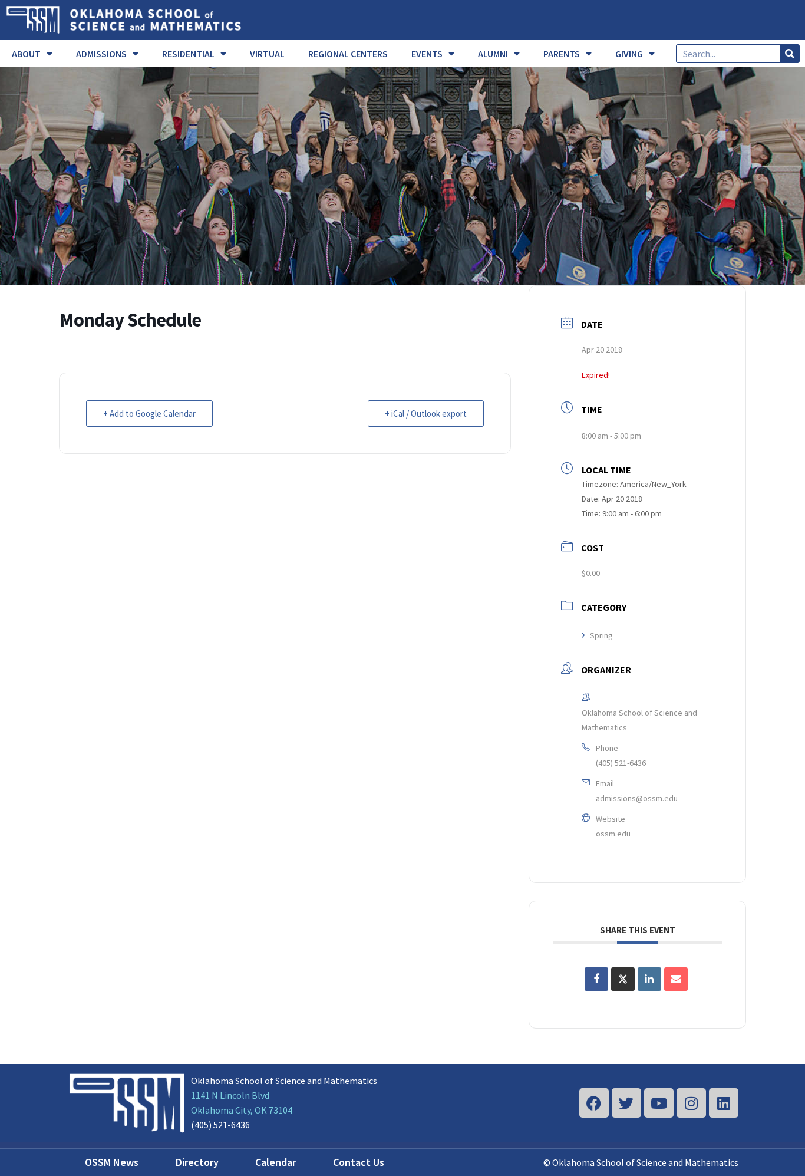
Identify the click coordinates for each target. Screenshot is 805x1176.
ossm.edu (613, 833)
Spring (601, 635)
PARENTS (561, 54)
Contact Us (358, 1162)
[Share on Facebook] (596, 979)
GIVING (629, 54)
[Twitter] (626, 1103)
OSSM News (111, 1162)
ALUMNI (493, 54)
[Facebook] (594, 1103)
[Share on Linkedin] (649, 979)
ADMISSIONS (101, 54)
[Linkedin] (723, 1103)
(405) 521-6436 (621, 762)
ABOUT (26, 54)
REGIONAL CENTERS (348, 54)
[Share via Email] (676, 979)
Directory (197, 1162)
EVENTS (427, 54)
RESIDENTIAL (188, 54)
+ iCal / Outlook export (426, 413)
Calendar (275, 1162)
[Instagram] (691, 1103)
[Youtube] (659, 1103)
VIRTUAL (267, 54)
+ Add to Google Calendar (149, 413)
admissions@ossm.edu (637, 798)
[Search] (789, 53)
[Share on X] (623, 979)
